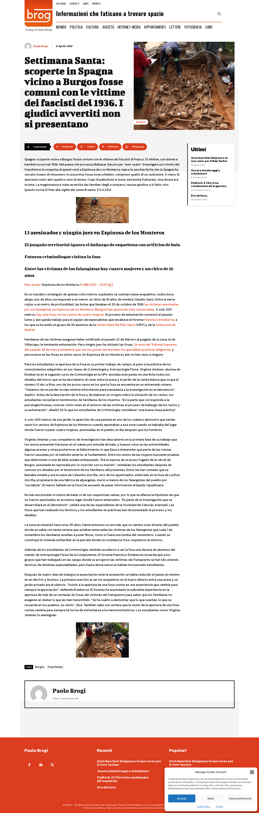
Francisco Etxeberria (159, 319)
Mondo (141, 122)
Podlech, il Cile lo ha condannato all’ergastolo (208, 184)
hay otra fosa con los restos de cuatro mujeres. (70, 314)
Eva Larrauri (33, 284)
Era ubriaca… (199, 195)
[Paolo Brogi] (28, 46)
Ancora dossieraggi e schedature (205, 172)
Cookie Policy (203, 806)
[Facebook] (29, 765)
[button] (252, 772)
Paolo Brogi (40, 46)
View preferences (240, 798)
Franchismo (55, 667)
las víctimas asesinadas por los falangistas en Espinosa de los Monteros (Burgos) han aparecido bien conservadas (101, 307)
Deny (211, 798)
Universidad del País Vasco (116, 324)
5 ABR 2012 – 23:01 (96, 284)
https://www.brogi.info (66, 698)
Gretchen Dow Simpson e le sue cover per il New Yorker (209, 159)
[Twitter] (52, 765)
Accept (181, 798)
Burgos (39, 667)
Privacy (219, 806)
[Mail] (41, 765)
